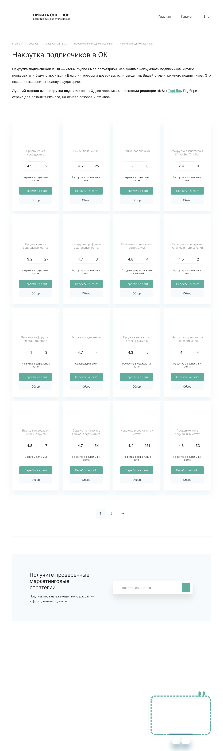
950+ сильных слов (25, 709)
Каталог (187, 16)
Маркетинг (79, 709)
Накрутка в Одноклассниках (136, 43)
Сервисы (34, 43)
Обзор (36, 200)
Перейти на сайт (36, 190)
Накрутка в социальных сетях (36, 179)
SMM (75, 714)
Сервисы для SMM (57, 43)
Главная (164, 16)
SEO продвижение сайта (29, 714)
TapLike (174, 91)
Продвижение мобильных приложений (137, 272)
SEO (74, 719)
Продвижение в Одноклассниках (93, 43)
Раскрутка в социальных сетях (136, 365)
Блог (207, 16)
